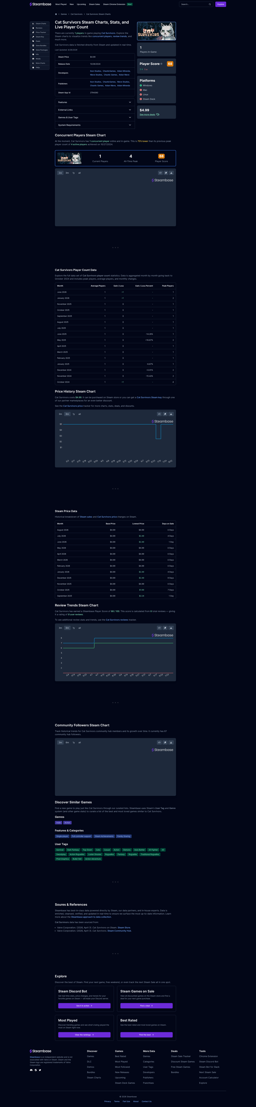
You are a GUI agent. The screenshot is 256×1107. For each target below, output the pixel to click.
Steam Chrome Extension (114, 4)
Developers (149, 1072)
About (136, 1101)
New (72, 4)
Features (62, 102)
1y (74, 172)
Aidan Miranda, (124, 71)
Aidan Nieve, (110, 85)
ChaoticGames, (109, 71)
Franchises (148, 1083)
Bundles (91, 1072)
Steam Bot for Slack (209, 1067)
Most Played (61, 4)
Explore (220, 4)
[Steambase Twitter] (40, 1070)
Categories (148, 1061)
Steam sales (86, 516)
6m (67, 414)
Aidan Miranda (123, 85)
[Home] (56, 14)
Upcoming (81, 4)
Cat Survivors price (73, 406)
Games (64, 14)
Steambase (35, 1057)
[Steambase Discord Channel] (31, 1070)
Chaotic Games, (111, 75)
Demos (90, 1067)
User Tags (148, 1067)
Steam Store (124, 927)
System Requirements (69, 125)
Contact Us (147, 1101)
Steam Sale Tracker (181, 1056)
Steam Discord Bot (208, 1061)
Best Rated (120, 1056)
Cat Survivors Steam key (149, 397)
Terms (117, 1101)
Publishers (148, 1077)
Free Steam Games (180, 1067)
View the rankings (83, 1035)
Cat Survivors (77, 14)
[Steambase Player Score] (161, 63)
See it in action (82, 1006)
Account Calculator (209, 1077)
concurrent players (102, 36)
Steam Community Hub (119, 930)
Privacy (107, 1101)
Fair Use (126, 1101)
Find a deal (145, 1006)
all (79, 172)
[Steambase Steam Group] (36, 1070)
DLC (89, 1061)
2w (60, 172)
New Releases (122, 1072)
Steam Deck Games (125, 1083)
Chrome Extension (208, 1056)
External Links (65, 109)
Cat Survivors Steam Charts (98, 14)
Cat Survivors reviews (117, 619)
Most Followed (122, 1067)
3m (67, 172)
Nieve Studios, (96, 75)
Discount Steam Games (183, 1061)
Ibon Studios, (96, 71)
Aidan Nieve (124, 75)
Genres (146, 1056)
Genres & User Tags (68, 117)
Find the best (145, 1035)
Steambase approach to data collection (91, 917)
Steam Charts (94, 1077)
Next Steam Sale (207, 1072)
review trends (120, 36)
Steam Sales (94, 4)
